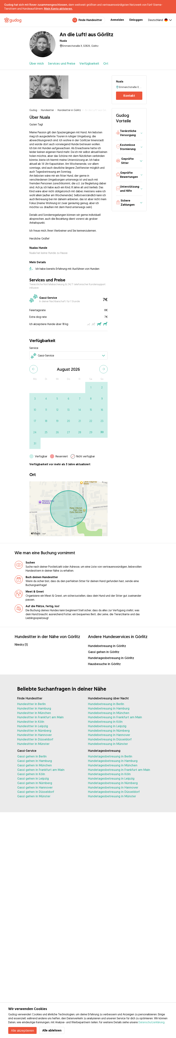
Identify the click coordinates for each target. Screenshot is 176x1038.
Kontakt (129, 96)
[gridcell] (90, 387)
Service (33, 348)
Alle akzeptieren (22, 1030)
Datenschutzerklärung (151, 1022)
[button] (129, 133)
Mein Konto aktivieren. (58, 8)
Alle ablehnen (52, 1030)
